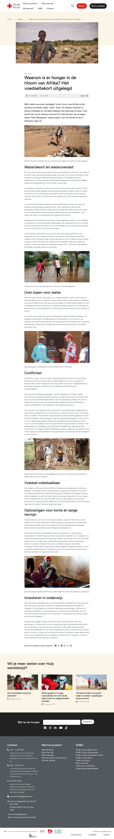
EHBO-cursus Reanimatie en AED (89, 755)
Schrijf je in (87, 722)
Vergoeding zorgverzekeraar (87, 768)
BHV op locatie (82, 763)
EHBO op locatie (83, 760)
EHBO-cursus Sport (84, 758)
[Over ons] (21, 831)
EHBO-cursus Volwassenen (87, 752)
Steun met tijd (47, 752)
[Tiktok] (66, 728)
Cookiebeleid (92, 834)
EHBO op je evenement (85, 766)
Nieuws (20, 19)
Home (9, 19)
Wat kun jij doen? (30, 3)
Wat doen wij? (48, 3)
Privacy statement (76, 834)
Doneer (81, 6)
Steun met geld (48, 755)
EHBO (40, 8)
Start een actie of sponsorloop (54, 758)
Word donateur (48, 750)
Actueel (50, 8)
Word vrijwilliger (98, 6)
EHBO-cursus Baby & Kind (86, 750)
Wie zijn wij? (28, 8)
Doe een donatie (48, 760)
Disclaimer (106, 834)
